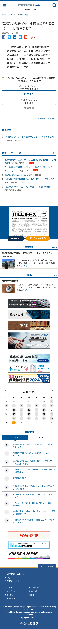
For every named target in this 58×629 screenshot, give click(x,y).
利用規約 (32, 595)
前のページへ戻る (48, 118)
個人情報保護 (34, 587)
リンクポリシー (11, 591)
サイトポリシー (11, 595)
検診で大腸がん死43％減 (15, 174)
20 (37, 414)
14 (44, 410)
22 (52, 414)
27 (37, 418)
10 (14, 410)
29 (52, 418)
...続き (24, 265)
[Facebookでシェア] (3, 36)
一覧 (52, 153)
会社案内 (8, 587)
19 (29, 414)
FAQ (8, 577)
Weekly (43, 437)
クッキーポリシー (35, 591)
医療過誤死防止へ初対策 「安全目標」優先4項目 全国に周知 (30, 161)
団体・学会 (23, 14)
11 (21, 410)
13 (37, 410)
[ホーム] (29, 4)
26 (29, 418)
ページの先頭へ (48, 566)
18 (21, 414)
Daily (15, 437)
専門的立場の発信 (10, 280)
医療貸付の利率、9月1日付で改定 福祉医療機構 (27, 186)
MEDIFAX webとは (15, 574)
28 (44, 418)
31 (14, 422)
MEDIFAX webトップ (9, 14)
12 (29, 410)
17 (14, 414)
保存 (36, 37)
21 (44, 414)
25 (21, 418)
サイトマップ (10, 598)
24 (14, 418)
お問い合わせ (13, 581)
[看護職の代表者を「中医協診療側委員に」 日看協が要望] (20, 36)
